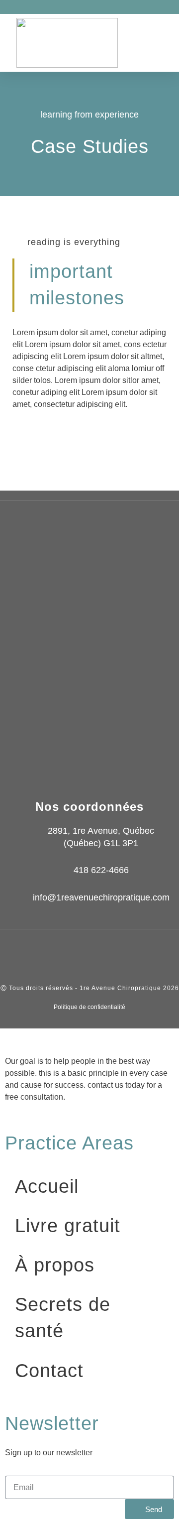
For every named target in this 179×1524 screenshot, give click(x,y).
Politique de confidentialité (89, 1007)
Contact (49, 1370)
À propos (54, 1265)
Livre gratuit (67, 1225)
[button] (168, 43)
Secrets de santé (62, 1317)
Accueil (47, 1186)
